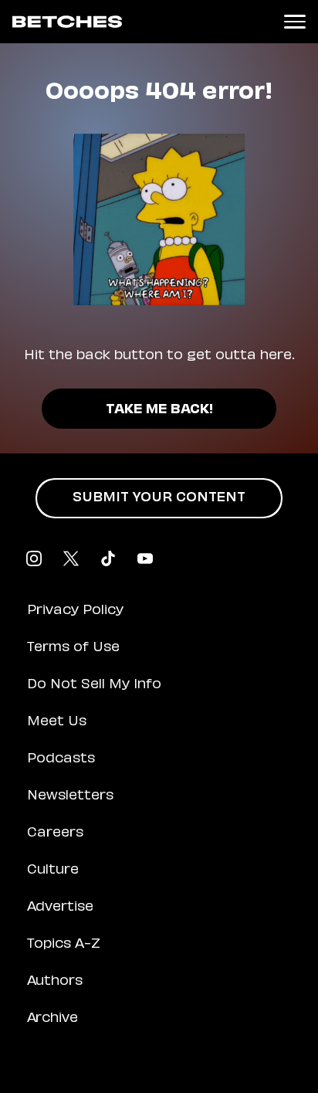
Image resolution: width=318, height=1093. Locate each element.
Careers (55, 833)
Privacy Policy (75, 611)
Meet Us (56, 722)
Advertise (60, 907)
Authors (55, 982)
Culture (53, 870)
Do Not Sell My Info (94, 685)
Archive (52, 1019)
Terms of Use (73, 648)
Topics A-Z (63, 945)
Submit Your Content (159, 498)
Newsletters (70, 796)
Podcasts (61, 759)
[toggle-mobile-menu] (295, 21)
